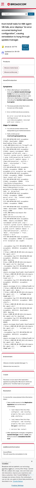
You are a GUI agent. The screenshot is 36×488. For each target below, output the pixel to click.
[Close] (31, 461)
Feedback (25, 46)
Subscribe (25, 49)
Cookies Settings (18, 485)
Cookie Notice (18, 481)
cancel (26, 14)
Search (31, 14)
